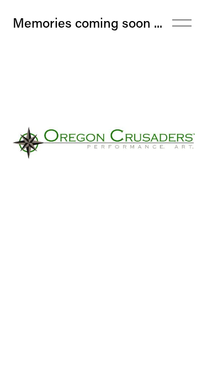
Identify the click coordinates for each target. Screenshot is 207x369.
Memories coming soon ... (87, 22)
